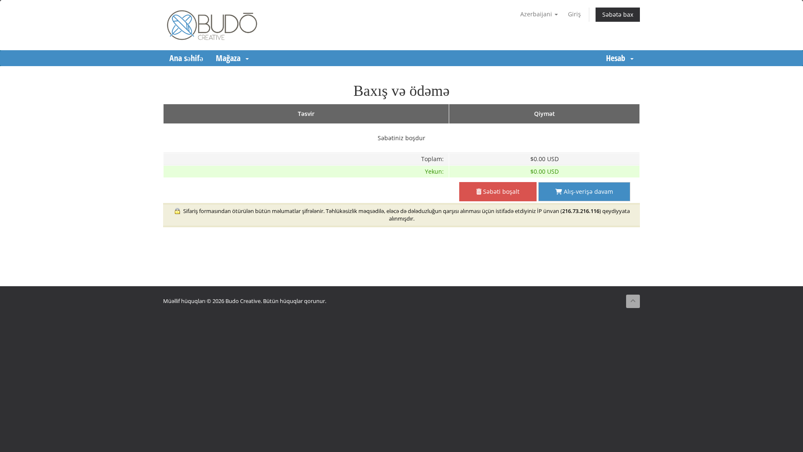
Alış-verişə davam (587, 191)
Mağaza (230, 58)
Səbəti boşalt (500, 191)
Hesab (617, 58)
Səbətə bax (617, 14)
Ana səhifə (186, 58)
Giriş (574, 14)
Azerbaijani (537, 14)
